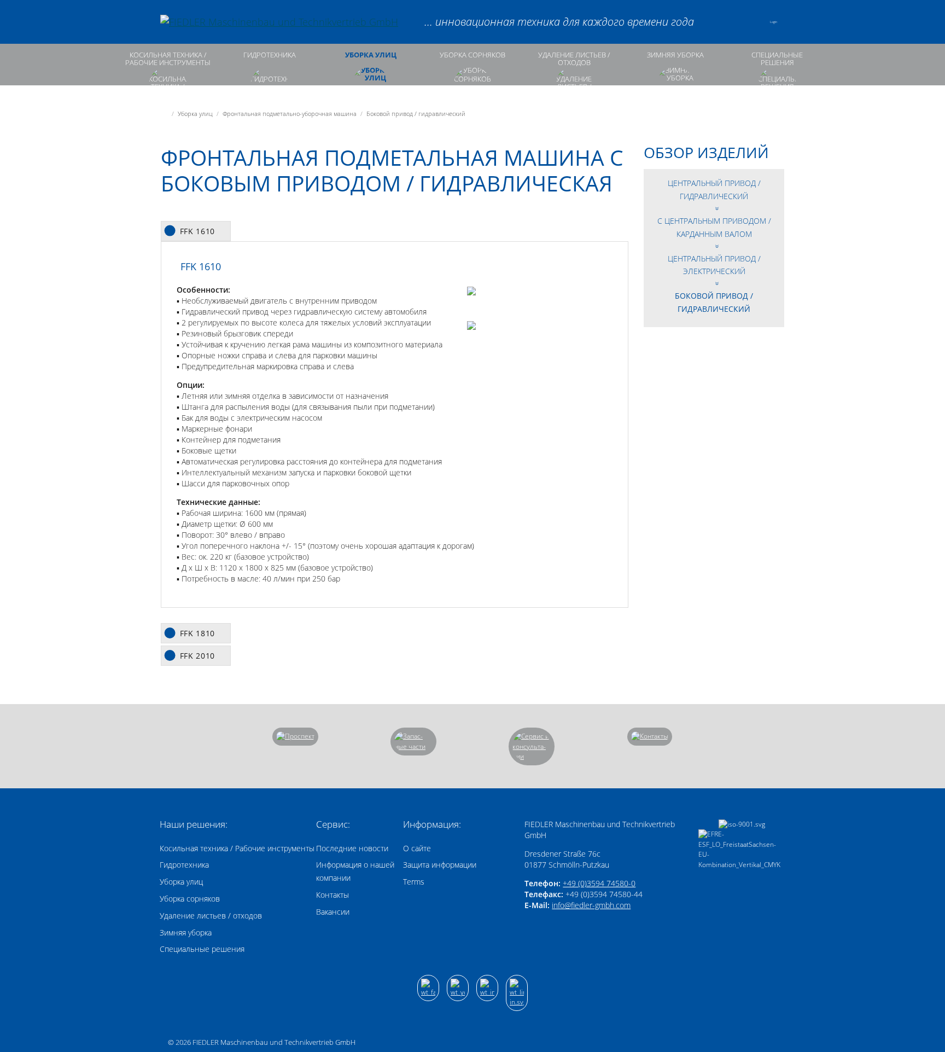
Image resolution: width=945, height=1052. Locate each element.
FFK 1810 (197, 633)
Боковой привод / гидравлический (714, 302)
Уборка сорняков (472, 55)
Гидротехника (269, 55)
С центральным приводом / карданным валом (714, 227)
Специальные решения (777, 58)
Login (773, 22)
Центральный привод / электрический (714, 265)
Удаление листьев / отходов (574, 58)
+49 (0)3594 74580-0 (599, 883)
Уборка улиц (370, 55)
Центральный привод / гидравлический (714, 189)
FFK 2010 (197, 655)
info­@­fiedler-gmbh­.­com (591, 905)
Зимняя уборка (675, 55)
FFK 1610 (197, 231)
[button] (750, 22)
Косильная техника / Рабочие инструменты (168, 58)
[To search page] (722, 21)
